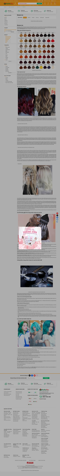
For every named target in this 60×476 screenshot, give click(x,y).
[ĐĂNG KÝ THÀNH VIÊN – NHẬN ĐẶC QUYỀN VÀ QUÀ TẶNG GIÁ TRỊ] (30, 238)
